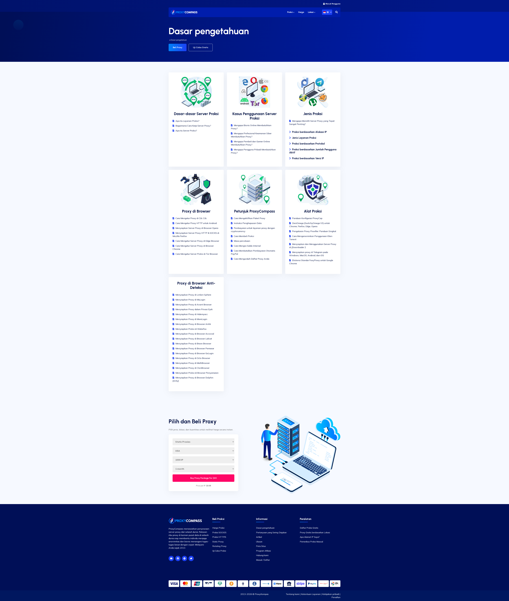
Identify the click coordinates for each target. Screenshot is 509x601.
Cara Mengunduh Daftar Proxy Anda (251, 258)
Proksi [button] (290, 12)
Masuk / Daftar (263, 560)
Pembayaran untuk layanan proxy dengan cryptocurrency (253, 230)
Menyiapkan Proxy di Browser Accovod (194, 333)
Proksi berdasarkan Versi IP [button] (308, 158)
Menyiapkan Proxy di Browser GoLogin (194, 353)
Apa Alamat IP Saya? (310, 537)
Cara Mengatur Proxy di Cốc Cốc (191, 218)
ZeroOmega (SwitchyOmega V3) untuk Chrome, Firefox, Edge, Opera (309, 225)
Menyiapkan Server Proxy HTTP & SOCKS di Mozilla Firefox (196, 234)
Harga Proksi (218, 528)
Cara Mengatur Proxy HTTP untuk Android (196, 223)
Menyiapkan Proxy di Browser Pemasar (194, 348)
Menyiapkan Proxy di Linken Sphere (193, 294)
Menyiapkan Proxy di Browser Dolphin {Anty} (193, 379)
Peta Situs (261, 546)
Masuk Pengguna (332, 4)
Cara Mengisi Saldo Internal (247, 245)
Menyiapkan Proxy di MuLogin (190, 299)
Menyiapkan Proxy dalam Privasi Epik (194, 309)
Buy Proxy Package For (203, 478)
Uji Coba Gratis (200, 47)
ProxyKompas (262, 594)
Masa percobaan (242, 241)
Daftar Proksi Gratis (309, 528)
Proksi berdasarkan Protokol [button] (308, 143)
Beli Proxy (177, 47)
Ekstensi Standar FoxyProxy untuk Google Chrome (311, 262)
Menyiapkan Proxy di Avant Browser (193, 304)
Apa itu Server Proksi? (186, 130)
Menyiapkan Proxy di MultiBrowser (192, 363)
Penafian (336, 597)
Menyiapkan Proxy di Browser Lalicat (193, 338)
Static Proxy (218, 541)
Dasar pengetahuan (265, 528)
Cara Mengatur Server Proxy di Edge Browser (197, 241)
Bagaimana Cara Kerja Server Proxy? (193, 125)
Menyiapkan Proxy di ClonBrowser (192, 368)
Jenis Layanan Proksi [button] (304, 137)
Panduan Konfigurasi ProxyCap (307, 218)
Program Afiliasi (263, 551)
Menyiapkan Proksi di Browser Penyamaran (196, 372)
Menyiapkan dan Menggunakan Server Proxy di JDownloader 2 (312, 246)
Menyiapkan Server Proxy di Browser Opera (196, 228)
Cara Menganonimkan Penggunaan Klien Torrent (310, 238)
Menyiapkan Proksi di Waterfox (191, 329)
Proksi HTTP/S (219, 537)
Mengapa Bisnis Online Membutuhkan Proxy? (251, 127)
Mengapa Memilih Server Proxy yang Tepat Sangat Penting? (312, 122)
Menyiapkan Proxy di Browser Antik (193, 324)
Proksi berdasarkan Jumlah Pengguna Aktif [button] (312, 151)
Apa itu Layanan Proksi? (187, 121)
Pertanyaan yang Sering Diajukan (271, 532)
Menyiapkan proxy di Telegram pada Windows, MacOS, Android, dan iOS (308, 254)
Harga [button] (301, 12)
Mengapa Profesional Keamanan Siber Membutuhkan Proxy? (251, 135)
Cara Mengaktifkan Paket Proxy (249, 218)
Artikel (259, 537)
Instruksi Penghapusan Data (248, 223)
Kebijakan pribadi (330, 594)
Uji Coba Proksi (219, 551)
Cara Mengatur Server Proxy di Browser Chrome (193, 247)
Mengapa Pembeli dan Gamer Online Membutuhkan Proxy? (250, 143)
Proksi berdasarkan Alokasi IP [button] (309, 132)
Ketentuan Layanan (311, 594)
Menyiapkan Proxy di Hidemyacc (191, 314)
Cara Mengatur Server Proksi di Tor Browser (196, 254)
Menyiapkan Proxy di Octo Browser (192, 358)
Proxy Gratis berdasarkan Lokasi (315, 532)
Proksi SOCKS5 (219, 532)
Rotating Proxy (219, 546)
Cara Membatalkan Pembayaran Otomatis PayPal (253, 252)
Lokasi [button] (311, 12)
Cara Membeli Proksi (244, 236)
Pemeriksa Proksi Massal (311, 541)
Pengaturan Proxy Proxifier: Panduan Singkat (314, 231)
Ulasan (259, 541)
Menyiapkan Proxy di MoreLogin (191, 319)
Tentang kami (292, 594)
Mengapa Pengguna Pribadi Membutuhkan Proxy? (253, 151)
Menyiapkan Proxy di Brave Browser (193, 343)
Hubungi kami (262, 555)
